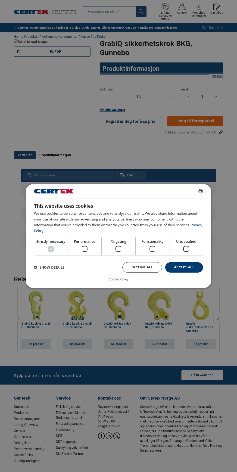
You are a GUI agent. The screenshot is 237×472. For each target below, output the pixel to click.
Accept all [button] (184, 267)
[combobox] (200, 191)
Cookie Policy (118, 279)
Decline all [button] (142, 267)
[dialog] (118, 236)
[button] (49, 267)
